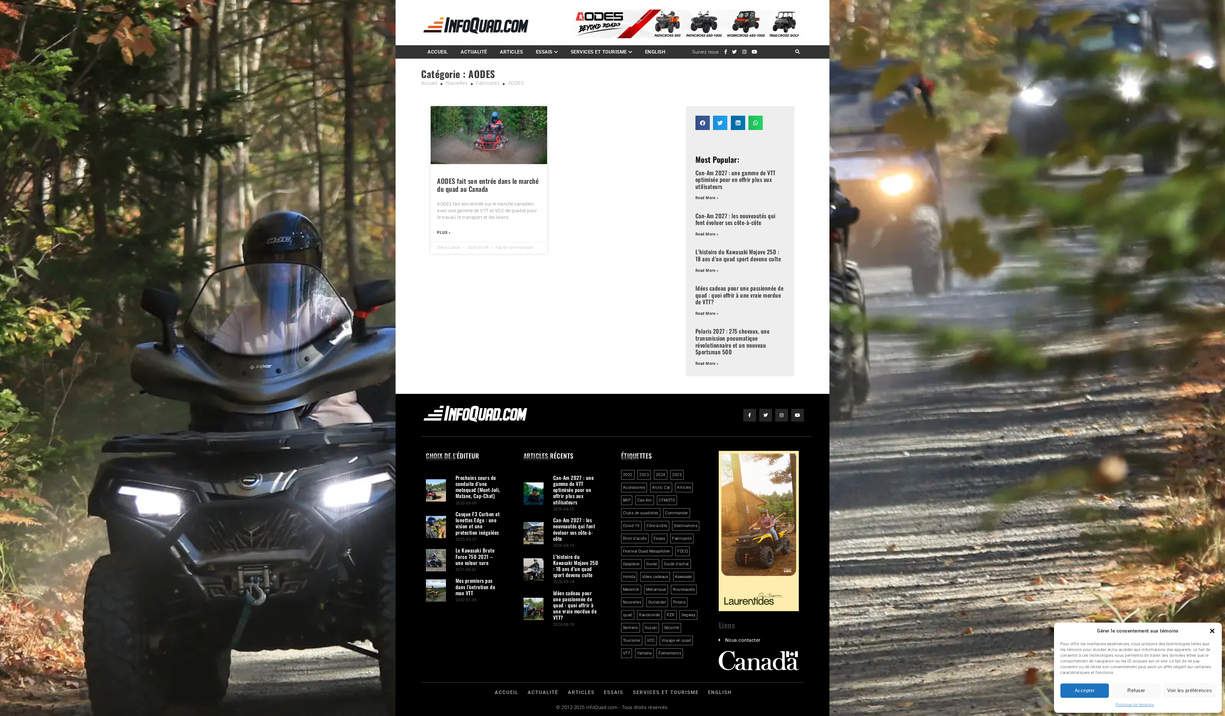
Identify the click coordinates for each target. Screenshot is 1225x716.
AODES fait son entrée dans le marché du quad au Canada (487, 185)
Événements (669, 653)
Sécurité (671, 628)
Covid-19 (631, 526)
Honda (629, 577)
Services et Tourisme (599, 52)
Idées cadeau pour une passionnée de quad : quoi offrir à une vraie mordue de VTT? (739, 295)
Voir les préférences (1189, 690)
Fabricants (682, 538)
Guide (651, 564)
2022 (628, 475)
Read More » (707, 198)
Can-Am (644, 500)
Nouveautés (684, 589)
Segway (688, 615)
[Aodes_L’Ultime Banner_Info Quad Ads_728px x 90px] (688, 37)
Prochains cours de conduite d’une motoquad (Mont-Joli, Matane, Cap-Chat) (478, 487)
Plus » (443, 232)
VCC (651, 640)
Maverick (631, 589)
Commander (676, 513)
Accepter (1085, 690)
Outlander (657, 602)
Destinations (685, 526)
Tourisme (631, 640)
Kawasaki (683, 577)
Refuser (1136, 690)
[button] (1212, 631)
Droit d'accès (635, 538)
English (655, 52)
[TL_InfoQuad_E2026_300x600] (759, 609)
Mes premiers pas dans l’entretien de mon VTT (475, 587)
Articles (511, 52)
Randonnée (649, 615)
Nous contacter (743, 640)
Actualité (474, 52)
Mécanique (656, 589)
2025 (677, 475)
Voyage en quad (676, 640)
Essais (544, 52)
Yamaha (644, 653)
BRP (627, 500)
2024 (660, 475)
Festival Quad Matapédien (647, 551)
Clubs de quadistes (640, 513)
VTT (626, 653)
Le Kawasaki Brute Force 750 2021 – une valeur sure (475, 556)
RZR (671, 615)
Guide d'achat (676, 564)
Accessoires (634, 487)
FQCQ (682, 551)
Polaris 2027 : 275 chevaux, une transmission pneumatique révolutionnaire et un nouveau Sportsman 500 (732, 341)
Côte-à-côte (656, 526)
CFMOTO (667, 500)
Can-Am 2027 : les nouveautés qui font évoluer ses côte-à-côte (735, 219)
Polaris (679, 602)
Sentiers (630, 628)
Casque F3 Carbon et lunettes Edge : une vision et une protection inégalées (478, 523)
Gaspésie (631, 564)
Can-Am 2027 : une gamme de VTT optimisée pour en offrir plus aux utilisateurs (735, 180)
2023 (644, 475)
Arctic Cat (661, 487)
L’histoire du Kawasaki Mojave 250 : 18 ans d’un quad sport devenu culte (738, 255)
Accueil (437, 52)
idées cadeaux (655, 577)
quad (627, 615)
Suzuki (651, 628)
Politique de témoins (1135, 705)
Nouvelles (632, 602)
